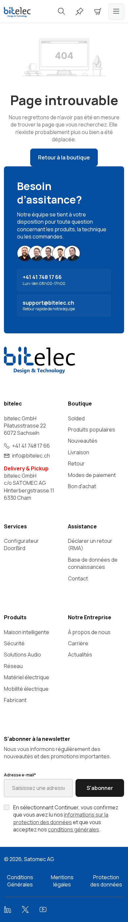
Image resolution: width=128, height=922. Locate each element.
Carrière (78, 643)
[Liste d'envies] (79, 11)
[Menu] (116, 11)
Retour (76, 463)
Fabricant (15, 700)
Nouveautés (82, 440)
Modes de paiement (92, 475)
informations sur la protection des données (60, 818)
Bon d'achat (82, 486)
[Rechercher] (61, 11)
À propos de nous (89, 632)
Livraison (78, 452)
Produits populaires (91, 429)
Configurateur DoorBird (21, 544)
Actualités (80, 654)
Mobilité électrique (26, 688)
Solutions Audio (22, 654)
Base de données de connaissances (92, 563)
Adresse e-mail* (20, 775)
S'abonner (100, 788)
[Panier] (98, 11)
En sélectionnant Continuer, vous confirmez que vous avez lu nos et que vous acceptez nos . (65, 818)
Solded (76, 418)
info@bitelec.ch (31, 455)
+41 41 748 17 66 (31, 445)
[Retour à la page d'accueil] (21, 12)
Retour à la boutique (64, 157)
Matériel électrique (26, 677)
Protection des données (106, 881)
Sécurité (14, 643)
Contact (78, 578)
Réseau (13, 666)
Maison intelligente (26, 632)
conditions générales (73, 829)
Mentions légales (62, 881)
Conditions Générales (20, 881)
